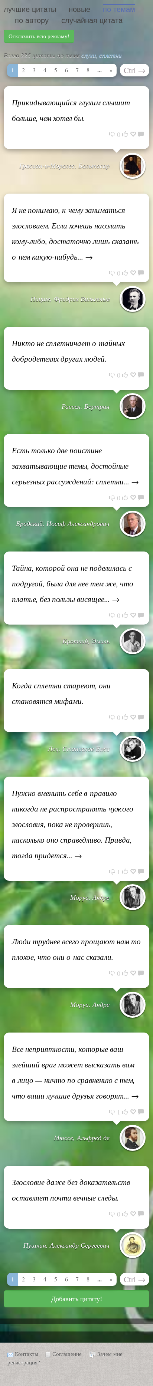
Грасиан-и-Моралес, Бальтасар (64, 165)
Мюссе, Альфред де (82, 1137)
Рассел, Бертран (86, 406)
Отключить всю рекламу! (39, 36)
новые (79, 9)
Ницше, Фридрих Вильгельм (70, 298)
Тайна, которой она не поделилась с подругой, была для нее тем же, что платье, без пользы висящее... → (72, 583)
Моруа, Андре (90, 897)
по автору (32, 20)
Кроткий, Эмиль (86, 640)
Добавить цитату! (76, 1298)
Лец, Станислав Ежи (79, 748)
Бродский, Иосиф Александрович (63, 523)
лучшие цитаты (30, 9)
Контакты (26, 1353)
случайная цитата (92, 20)
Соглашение (67, 1353)
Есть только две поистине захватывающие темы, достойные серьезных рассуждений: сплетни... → (75, 466)
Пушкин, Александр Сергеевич (66, 1245)
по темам (119, 9)
